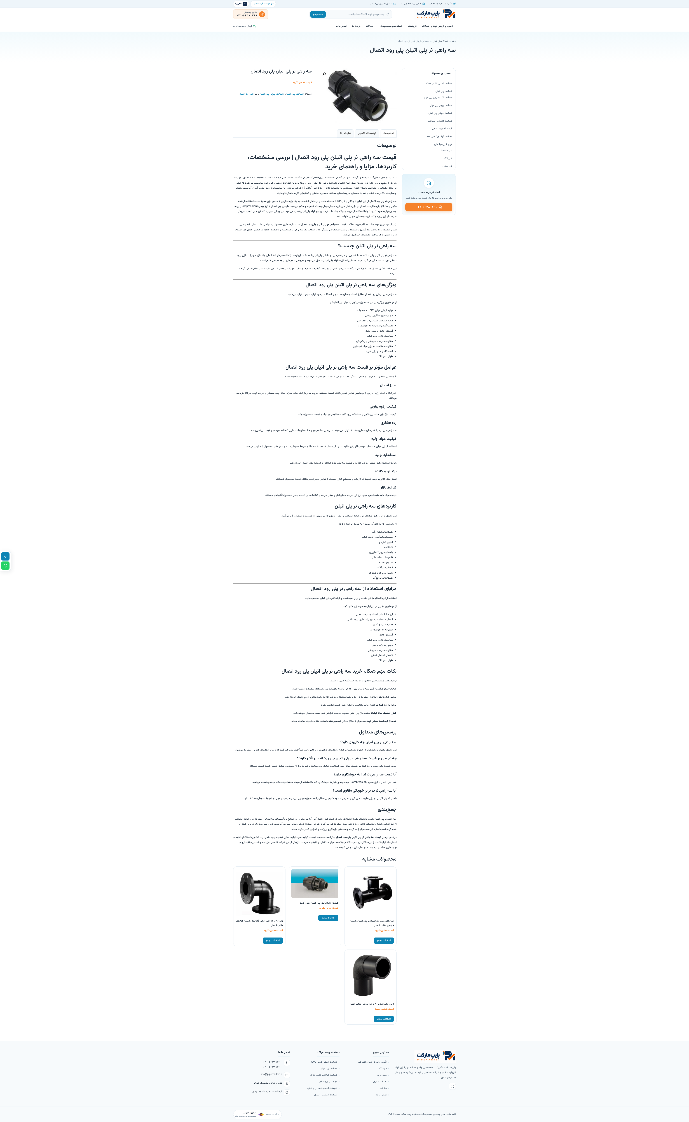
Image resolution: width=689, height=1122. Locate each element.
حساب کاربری (380, 1082)
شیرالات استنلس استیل (325, 1095)
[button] (324, 74)
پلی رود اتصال (246, 94)
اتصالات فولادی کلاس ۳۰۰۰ (438, 137)
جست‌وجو (318, 14)
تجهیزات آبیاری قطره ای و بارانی (322, 1088)
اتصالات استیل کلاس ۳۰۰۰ (439, 84)
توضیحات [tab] (388, 133)
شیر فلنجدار (446, 151)
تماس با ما (341, 26)
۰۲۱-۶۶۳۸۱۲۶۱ (272, 1062)
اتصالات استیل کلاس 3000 (323, 1062)
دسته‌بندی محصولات (391, 26)
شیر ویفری (447, 166)
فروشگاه (412, 26)
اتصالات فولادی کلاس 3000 (323, 1075)
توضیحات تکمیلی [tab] (367, 133)
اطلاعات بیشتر (384, 940)
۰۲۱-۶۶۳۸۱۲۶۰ (272, 1067)
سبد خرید (382, 1075)
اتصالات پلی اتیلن (440, 41)
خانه (454, 41)
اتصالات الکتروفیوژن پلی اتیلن (438, 98)
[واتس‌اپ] (452, 1086)
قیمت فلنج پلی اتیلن (442, 129)
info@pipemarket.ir (271, 1074)
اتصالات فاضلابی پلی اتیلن (439, 121)
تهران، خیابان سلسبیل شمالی (267, 1083)
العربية (240, 4)
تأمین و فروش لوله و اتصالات (437, 26)
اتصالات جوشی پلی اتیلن (440, 113)
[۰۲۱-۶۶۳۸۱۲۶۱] (5, 556)
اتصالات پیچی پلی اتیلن (272, 94)
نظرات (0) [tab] (345, 133)
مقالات (369, 26)
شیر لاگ (448, 159)
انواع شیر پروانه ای (443, 144)
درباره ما (356, 26)
